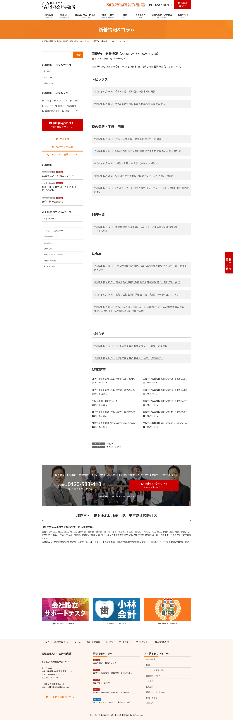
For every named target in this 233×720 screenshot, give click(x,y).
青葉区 (53, 531)
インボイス (62, 100)
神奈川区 (82, 531)
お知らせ (110, 444)
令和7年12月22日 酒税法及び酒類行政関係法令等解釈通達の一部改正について (137, 282)
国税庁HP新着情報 (115, 447)
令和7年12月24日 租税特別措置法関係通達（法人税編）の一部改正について (136, 294)
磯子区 (73, 531)
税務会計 (48, 248)
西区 (159, 531)
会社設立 (48, 242)
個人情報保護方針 (162, 642)
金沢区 (91, 531)
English (78, 642)
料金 (46, 224)
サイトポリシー (142, 642)
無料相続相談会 (52, 111)
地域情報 (109, 642)
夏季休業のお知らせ (53, 201)
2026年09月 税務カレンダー (58, 175)
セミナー (48, 77)
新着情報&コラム (51, 236)
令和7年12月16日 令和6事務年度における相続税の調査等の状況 (129, 103)
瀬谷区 (122, 531)
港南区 (99, 531)
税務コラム (49, 83)
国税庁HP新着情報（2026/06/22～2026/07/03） (166, 390)
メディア (49, 105)
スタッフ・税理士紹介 (54, 230)
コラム (76, 100)
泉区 (66, 531)
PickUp (48, 100)
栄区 (114, 531)
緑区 (177, 531)
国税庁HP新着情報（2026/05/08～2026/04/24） (114, 423)
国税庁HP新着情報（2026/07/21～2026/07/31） (166, 379)
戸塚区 (146, 531)
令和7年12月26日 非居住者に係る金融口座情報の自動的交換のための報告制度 (137, 151)
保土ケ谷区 (168, 531)
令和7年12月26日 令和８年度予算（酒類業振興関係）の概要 (127, 138)
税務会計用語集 (93, 642)
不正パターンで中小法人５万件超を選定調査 (112, 702)
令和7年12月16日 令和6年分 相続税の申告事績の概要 (124, 91)
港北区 (107, 531)
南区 (183, 531)
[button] (182, 4)
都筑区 (130, 531)
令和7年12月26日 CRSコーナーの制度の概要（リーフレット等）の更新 (133, 175)
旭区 (60, 531)
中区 (153, 531)
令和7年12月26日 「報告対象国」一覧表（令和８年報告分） (127, 163)
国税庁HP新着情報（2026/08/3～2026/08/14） (114, 379)
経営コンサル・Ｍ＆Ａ (54, 254)
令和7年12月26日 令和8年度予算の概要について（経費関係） (128, 358)
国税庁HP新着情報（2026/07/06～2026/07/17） (114, 390)
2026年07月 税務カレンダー (105, 401)
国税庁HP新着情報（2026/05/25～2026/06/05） (114, 412)
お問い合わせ (50, 266)
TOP (47, 642)
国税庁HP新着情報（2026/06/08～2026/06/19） (166, 401)
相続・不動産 (50, 260)
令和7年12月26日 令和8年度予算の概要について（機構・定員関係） (132, 346)
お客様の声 (49, 218)
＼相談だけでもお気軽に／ (229, 262)
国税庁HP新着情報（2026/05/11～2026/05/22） (166, 412)
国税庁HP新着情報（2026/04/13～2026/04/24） (166, 423)
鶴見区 (138, 531)
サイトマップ (124, 642)
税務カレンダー (72, 111)
